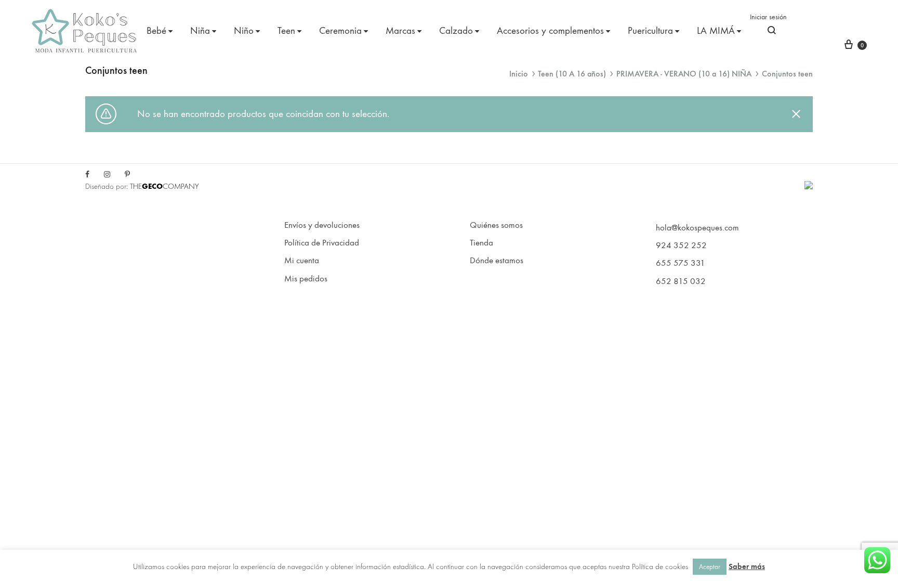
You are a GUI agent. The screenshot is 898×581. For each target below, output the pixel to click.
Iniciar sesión (768, 16)
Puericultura (650, 30)
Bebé (156, 30)
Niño (244, 30)
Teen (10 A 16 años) (572, 74)
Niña (200, 30)
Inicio (518, 74)
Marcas (400, 30)
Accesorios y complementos (550, 30)
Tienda (481, 243)
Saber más (747, 566)
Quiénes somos (496, 225)
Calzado (456, 30)
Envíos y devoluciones (322, 225)
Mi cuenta (301, 260)
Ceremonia (340, 30)
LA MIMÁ (716, 30)
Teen (286, 30)
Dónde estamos (496, 260)
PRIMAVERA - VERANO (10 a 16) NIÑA (683, 74)
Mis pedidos (305, 279)
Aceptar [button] (709, 567)
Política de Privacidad (321, 243)
